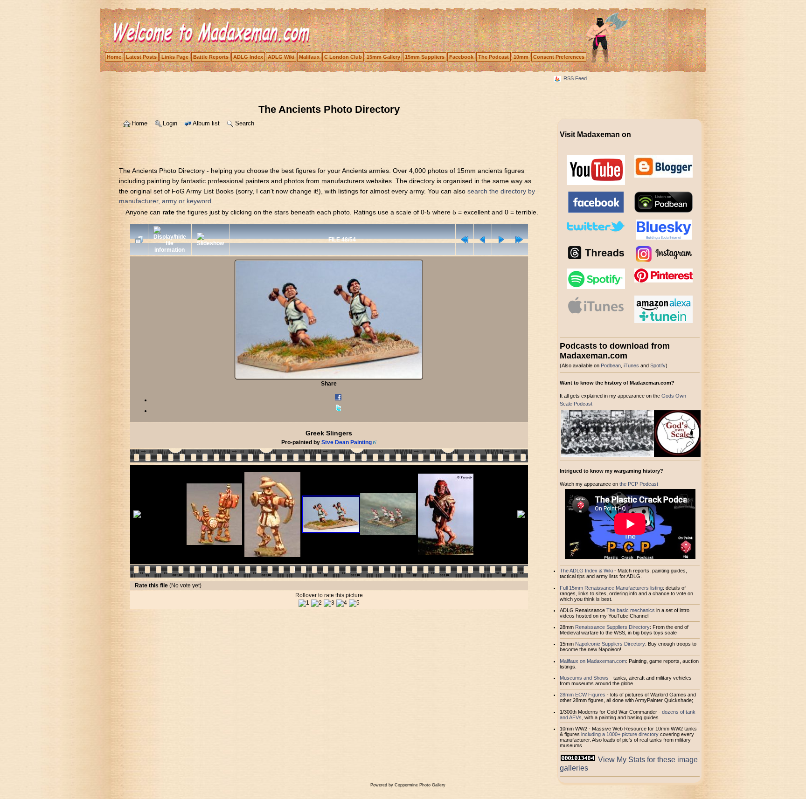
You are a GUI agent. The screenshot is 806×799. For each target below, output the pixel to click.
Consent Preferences (558, 57)
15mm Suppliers (425, 57)
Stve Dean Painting (346, 442)
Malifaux (309, 57)
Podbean (611, 365)
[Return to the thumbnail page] (139, 239)
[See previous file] (483, 239)
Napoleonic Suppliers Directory (610, 644)
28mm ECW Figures (582, 694)
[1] (304, 603)
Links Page (174, 57)
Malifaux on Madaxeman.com (593, 661)
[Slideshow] (210, 239)
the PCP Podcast (638, 484)
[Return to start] (464, 239)
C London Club (343, 57)
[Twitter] (338, 410)
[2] (316, 603)
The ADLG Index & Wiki (586, 570)
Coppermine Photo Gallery (420, 785)
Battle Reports (211, 57)
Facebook (461, 57)
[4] (341, 603)
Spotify (658, 365)
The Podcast (493, 57)
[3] (329, 603)
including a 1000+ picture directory (620, 734)
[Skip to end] (519, 239)
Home (114, 57)
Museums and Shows (584, 678)
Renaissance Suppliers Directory (612, 627)
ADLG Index (248, 57)
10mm (521, 57)
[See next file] (501, 239)
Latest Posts (141, 57)
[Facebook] (338, 400)
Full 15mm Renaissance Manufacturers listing (611, 588)
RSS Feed (575, 78)
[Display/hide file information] (169, 239)
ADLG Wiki (281, 57)
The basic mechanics (631, 610)
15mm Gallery (383, 57)
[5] (354, 603)
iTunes (631, 365)
